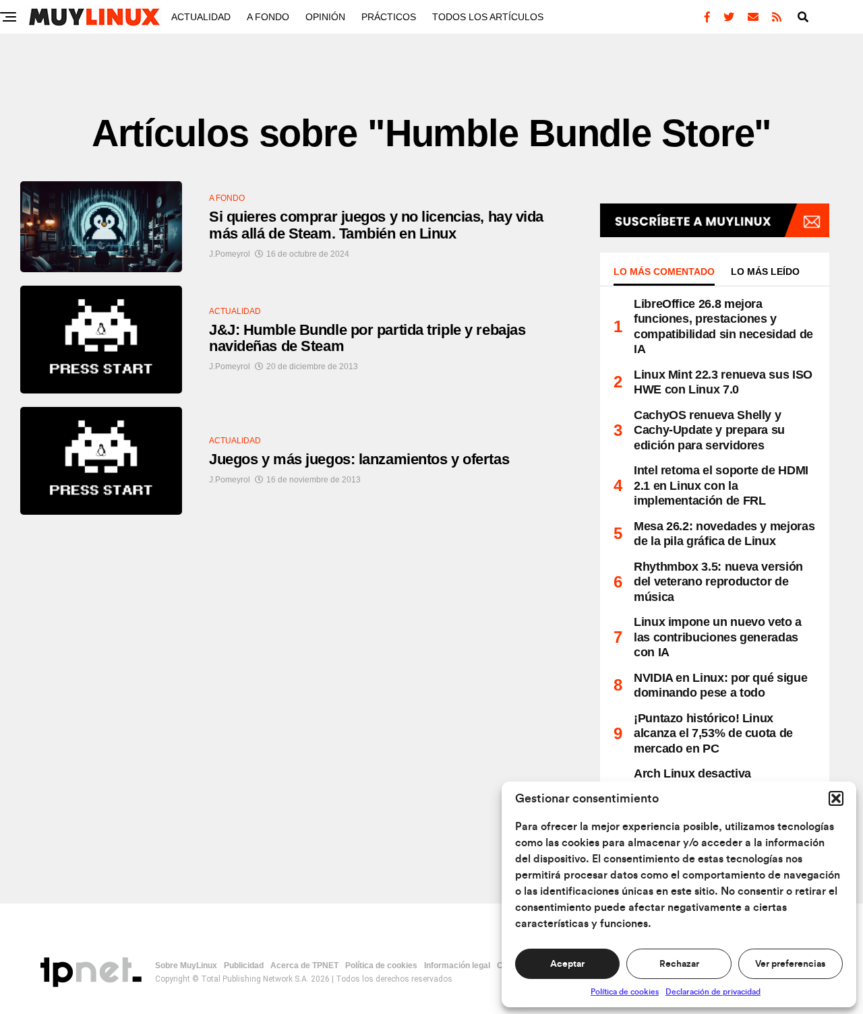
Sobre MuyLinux (186, 965)
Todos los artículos (487, 16)
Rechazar (679, 964)
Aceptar (567, 964)
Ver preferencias (790, 964)
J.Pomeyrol (229, 254)
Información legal (457, 965)
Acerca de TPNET (304, 965)
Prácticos (388, 16)
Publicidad (244, 965)
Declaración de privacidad (713, 992)
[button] (836, 798)
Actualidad (201, 16)
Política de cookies (625, 992)
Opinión (325, 16)
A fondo (268, 16)
